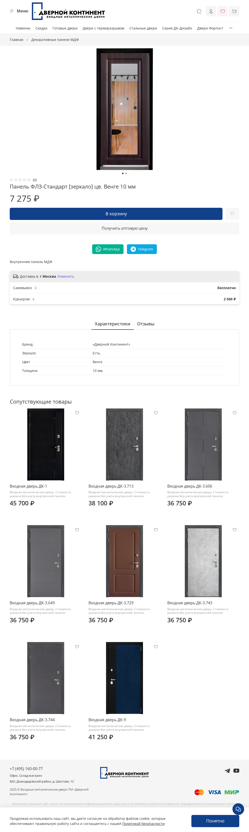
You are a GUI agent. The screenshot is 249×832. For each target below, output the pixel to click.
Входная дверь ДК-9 (107, 719)
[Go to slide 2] (126, 173)
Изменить (65, 276)
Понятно (215, 821)
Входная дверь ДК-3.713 (111, 486)
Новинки (23, 28)
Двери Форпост (210, 28)
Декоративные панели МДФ (55, 39)
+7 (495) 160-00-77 (26, 768)
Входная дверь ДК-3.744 (32, 719)
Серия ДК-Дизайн (177, 28)
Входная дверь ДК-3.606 (189, 486)
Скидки (41, 28)
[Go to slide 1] (123, 173)
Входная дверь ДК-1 (28, 486)
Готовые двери (65, 28)
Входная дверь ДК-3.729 (111, 602)
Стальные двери (143, 28)
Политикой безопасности (143, 823)
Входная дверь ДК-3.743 (189, 602)
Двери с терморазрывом (103, 28)
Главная (16, 39)
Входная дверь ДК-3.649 (32, 602)
